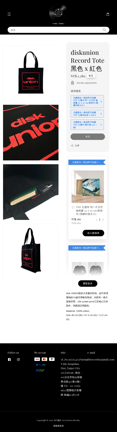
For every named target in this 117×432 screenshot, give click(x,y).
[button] (9, 14)
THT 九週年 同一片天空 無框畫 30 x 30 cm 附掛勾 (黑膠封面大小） (89, 210)
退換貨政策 (58, 425)
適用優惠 (76, 91)
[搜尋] (104, 30)
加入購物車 (93, 232)
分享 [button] (77, 145)
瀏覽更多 (88, 283)
